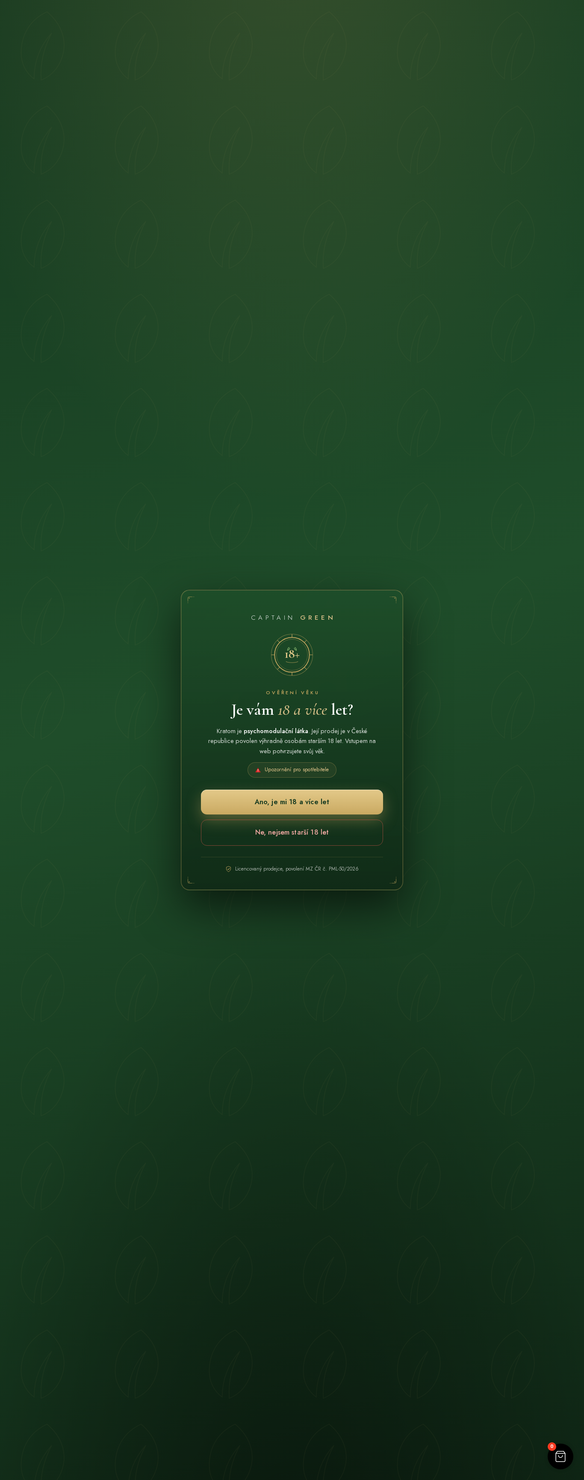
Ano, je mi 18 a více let (292, 802)
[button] (560, 1456)
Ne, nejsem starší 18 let (292, 833)
